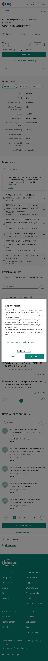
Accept (34, 356)
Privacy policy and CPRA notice (16, 342)
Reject (13, 356)
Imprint (33, 342)
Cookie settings (24, 351)
